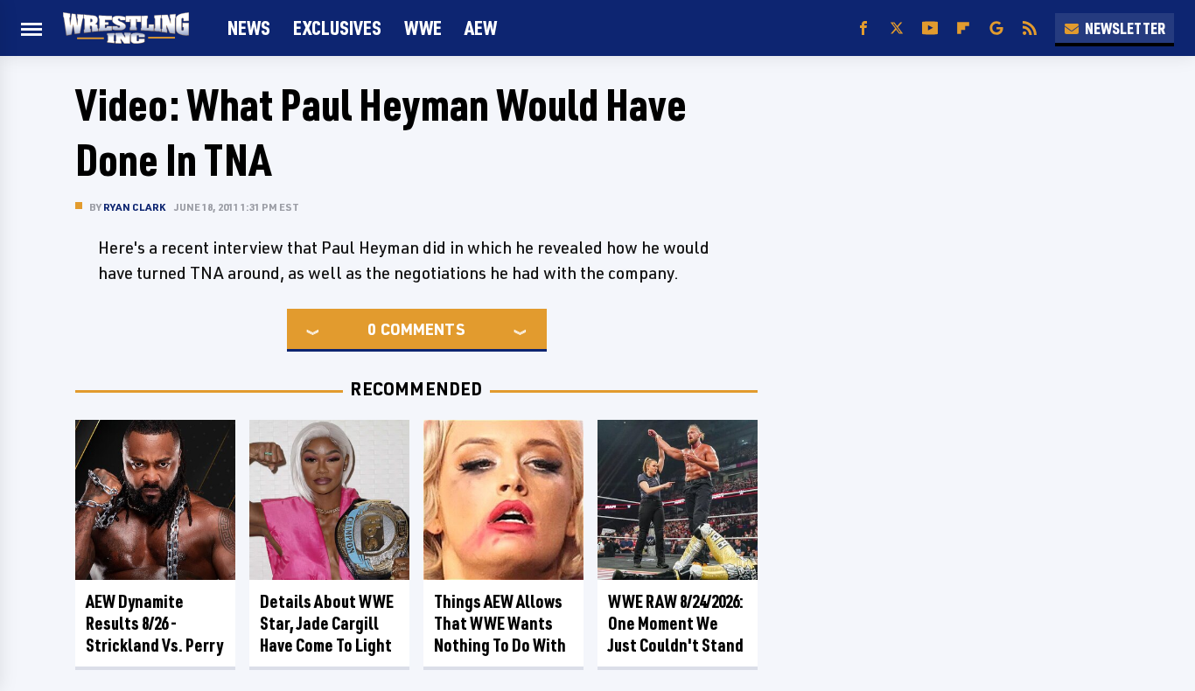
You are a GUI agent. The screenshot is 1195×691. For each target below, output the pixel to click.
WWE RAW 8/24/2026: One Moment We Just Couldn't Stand (676, 623)
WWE (423, 27)
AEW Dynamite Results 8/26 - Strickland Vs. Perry (154, 623)
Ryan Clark (134, 206)
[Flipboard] (963, 28)
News (248, 27)
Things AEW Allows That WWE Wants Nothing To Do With (500, 623)
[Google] (996, 28)
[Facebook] (863, 28)
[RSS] (1030, 28)
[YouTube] (930, 28)
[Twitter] (897, 28)
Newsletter (1125, 28)
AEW (481, 27)
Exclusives (337, 27)
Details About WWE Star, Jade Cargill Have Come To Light (327, 623)
